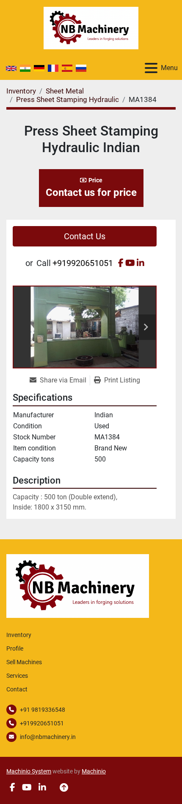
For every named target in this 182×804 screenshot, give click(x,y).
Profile (14, 648)
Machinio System (28, 771)
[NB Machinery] (77, 585)
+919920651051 (82, 263)
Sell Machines (24, 662)
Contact (17, 689)
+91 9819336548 (42, 709)
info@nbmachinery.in (48, 736)
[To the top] (64, 787)
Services (17, 675)
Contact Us (84, 236)
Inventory (18, 634)
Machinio (94, 771)
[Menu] (151, 68)
